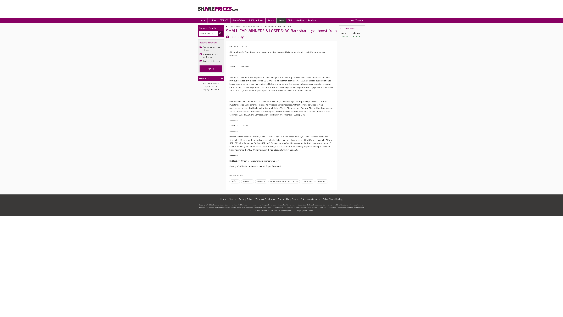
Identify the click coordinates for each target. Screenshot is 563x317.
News (281, 20)
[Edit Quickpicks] (222, 78)
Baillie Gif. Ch (247, 181)
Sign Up (211, 68)
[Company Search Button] (220, 33)
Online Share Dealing (333, 199)
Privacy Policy (245, 199)
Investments (313, 199)
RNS (290, 20)
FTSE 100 (224, 20)
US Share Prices (256, 20)
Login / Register (357, 20)
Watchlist (300, 20)
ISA (302, 199)
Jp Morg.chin (261, 181)
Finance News (235, 26)
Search (232, 199)
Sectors (271, 20)
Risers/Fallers (239, 20)
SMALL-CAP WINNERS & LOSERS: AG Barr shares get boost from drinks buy (267, 26)
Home (202, 20)
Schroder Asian (307, 181)
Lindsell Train (321, 181)
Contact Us (283, 199)
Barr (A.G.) (234, 181)
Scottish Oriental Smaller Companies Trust (284, 181)
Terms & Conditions (265, 199)
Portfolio (312, 20)
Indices (213, 20)
